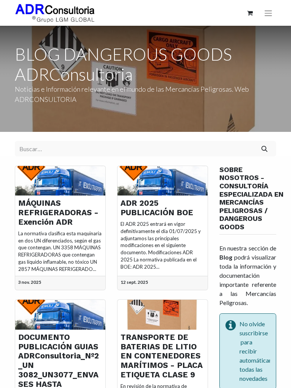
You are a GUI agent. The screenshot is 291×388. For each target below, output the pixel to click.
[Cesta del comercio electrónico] (249, 12)
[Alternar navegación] (268, 13)
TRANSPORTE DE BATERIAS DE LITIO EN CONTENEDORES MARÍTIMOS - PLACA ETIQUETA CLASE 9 (161, 356)
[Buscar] (264, 148)
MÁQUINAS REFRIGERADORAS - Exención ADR (58, 213)
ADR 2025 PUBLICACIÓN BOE (156, 208)
